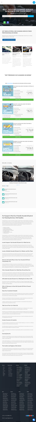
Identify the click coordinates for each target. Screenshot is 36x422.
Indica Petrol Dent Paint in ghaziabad (19, 370)
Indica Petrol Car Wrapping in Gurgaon (14, 405)
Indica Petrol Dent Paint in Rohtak (30, 396)
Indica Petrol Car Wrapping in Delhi (5, 405)
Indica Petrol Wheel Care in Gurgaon (14, 400)
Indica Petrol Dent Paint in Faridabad (27, 370)
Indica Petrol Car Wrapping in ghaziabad (19, 380)
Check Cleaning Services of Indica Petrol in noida (10, 39)
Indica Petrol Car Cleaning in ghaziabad (19, 372)
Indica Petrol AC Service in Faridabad (27, 377)
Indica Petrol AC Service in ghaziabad (19, 377)
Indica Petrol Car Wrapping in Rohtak (30, 405)
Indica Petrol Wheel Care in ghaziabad (19, 375)
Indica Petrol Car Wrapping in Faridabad (27, 380)
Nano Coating (10, 374)
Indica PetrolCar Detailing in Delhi (5, 409)
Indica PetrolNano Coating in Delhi (5, 407)
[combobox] (9, 16)
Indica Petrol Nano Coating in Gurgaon (13, 407)
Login (3, 375)
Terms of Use (22, 421)
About (4, 368)
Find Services (31, 16)
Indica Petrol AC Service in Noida (21, 403)
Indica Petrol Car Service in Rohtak (30, 394)
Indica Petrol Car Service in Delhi (5, 394)
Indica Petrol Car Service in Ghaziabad (19, 367)
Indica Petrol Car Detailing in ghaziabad (19, 385)
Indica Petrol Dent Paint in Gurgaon (13, 396)
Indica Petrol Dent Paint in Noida (21, 396)
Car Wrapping (10, 373)
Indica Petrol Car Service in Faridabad (27, 367)
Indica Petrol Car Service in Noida (21, 394)
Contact (4, 370)
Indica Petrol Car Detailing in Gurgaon (14, 409)
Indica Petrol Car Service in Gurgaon (13, 394)
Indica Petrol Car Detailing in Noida (21, 409)
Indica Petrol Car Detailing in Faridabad (27, 385)
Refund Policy (31, 421)
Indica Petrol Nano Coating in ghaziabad (19, 382)
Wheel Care (10, 370)
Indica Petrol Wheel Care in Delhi (5, 400)
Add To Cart (18, 99)
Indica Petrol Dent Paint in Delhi (5, 396)
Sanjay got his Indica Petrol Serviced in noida (11, 197)
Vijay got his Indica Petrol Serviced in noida (11, 193)
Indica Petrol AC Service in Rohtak (30, 403)
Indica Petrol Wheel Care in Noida (22, 400)
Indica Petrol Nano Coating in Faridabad (28, 382)
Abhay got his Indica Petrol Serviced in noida (11, 201)
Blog (3, 372)
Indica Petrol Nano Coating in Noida (21, 407)
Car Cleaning (10, 369)
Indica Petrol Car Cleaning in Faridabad (27, 372)
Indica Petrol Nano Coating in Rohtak (30, 407)
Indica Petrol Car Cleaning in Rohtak (30, 398)
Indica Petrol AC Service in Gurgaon (13, 403)
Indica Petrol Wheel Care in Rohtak (30, 400)
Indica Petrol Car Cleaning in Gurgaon (14, 398)
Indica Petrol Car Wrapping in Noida (22, 405)
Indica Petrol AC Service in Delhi (5, 403)
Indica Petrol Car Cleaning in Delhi (5, 398)
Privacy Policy (27, 421)
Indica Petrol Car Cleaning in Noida (21, 398)
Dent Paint (9, 368)
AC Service (9, 372)
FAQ (3, 369)
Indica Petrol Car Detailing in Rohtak (30, 409)
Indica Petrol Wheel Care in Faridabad (27, 375)
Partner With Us (4, 374)
